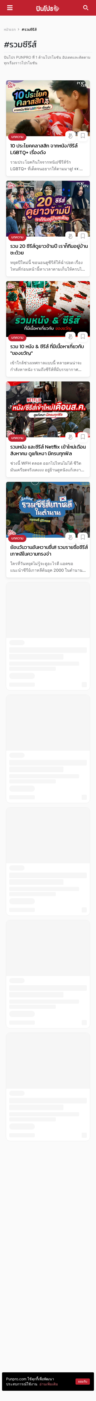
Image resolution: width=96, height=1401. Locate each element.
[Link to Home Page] (47, 8)
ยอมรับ (82, 1381)
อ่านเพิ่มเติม (48, 1384)
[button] (70, 136)
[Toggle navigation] (10, 8)
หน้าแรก (10, 29)
